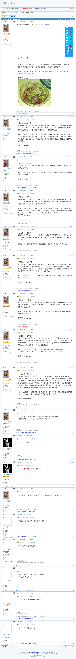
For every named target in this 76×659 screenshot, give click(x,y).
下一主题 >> (72, 17)
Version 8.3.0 (42, 655)
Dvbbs (38, 655)
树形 (65, 19)
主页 (31, 21)
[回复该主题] (12, 16)
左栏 (73, 8)
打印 (68, 19)
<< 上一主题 (66, 17)
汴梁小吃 (15, 12)
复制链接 (72, 19)
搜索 (22, 8)
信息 (21, 21)
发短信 (9, 33)
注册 (15, 8)
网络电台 (45, 8)
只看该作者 (47, 24)
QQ (17, 21)
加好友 (5, 33)
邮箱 (27, 21)
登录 (12, 8)
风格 (17, 8)
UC (34, 21)
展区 (19, 8)
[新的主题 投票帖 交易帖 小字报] (4, 16)
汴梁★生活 (10, 12)
